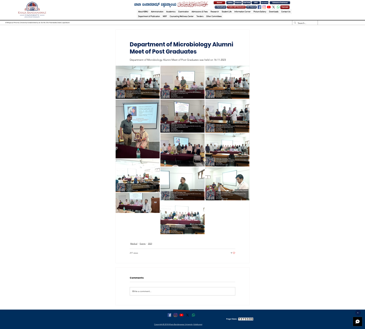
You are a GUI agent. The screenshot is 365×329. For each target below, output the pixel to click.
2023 (150, 243)
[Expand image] (138, 82)
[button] (143, 11)
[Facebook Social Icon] (259, 7)
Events (143, 243)
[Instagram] (264, 7)
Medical (133, 243)
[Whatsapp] (278, 7)
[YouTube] (269, 7)
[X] (273, 7)
